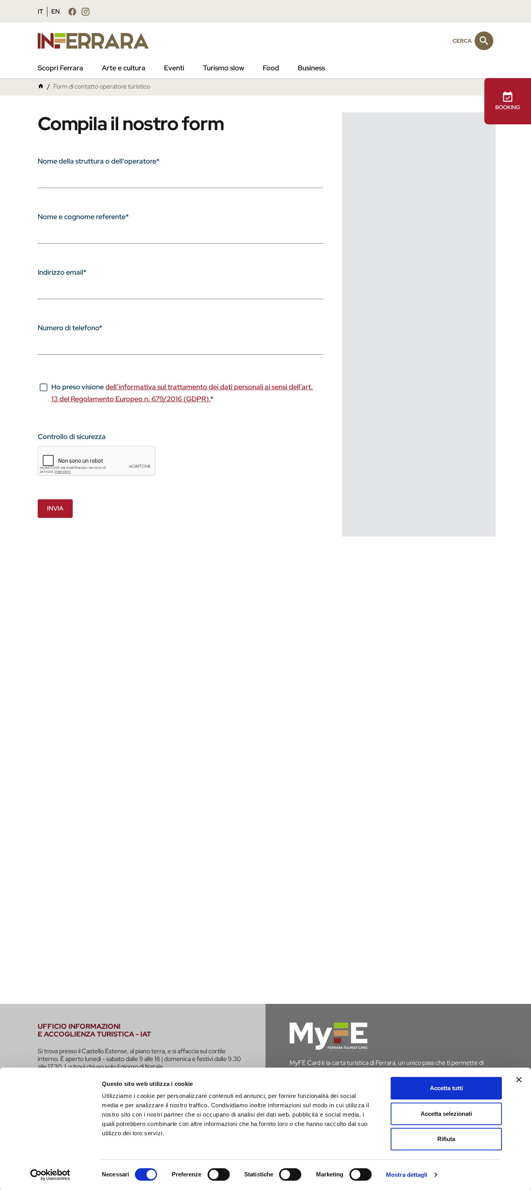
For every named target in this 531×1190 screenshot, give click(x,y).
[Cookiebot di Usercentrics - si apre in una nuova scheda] (50, 1175)
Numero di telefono (70, 327)
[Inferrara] (98, 40)
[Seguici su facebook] (72, 11)
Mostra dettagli (407, 1174)
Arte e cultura (123, 67)
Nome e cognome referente (83, 216)
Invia (55, 508)
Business (311, 67)
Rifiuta (446, 1139)
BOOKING (507, 107)
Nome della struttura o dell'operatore (98, 161)
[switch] (219, 1174)
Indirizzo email (62, 272)
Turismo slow (223, 67)
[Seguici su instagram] (85, 11)
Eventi (174, 67)
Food (271, 67)
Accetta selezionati (446, 1113)
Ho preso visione (182, 392)
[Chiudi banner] (519, 1079)
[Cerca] (484, 40)
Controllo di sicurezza (72, 436)
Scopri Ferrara (60, 67)
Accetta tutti (446, 1088)
